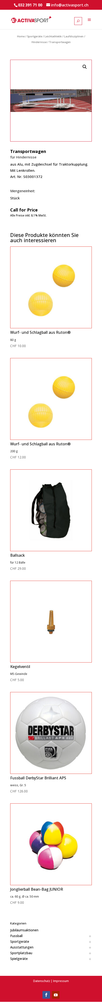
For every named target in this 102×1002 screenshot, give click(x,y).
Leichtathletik (53, 36)
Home (21, 36)
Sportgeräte (34, 36)
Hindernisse (39, 42)
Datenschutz (41, 981)
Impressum (61, 981)
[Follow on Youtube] (56, 995)
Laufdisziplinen (73, 36)
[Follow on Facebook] (46, 995)
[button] (84, 67)
